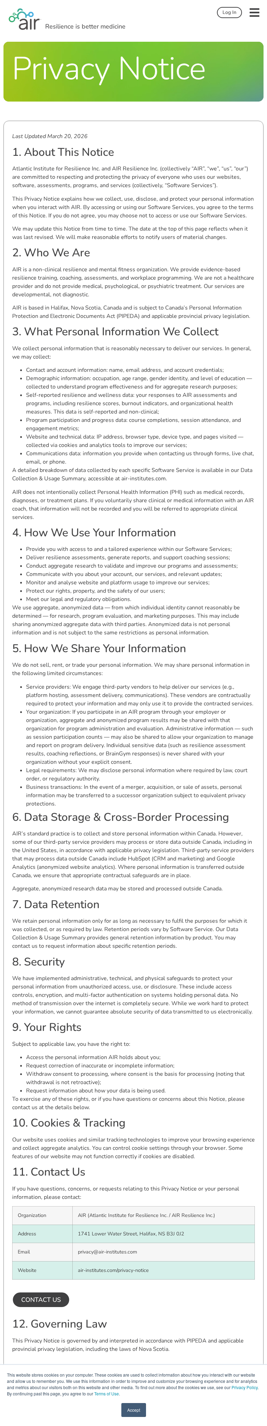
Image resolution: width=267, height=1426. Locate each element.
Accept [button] (133, 1410)
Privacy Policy (245, 1387)
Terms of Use (106, 1393)
